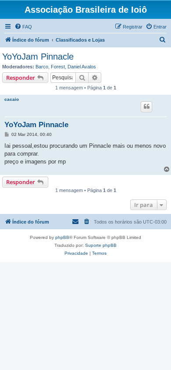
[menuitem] (23, 26)
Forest (58, 66)
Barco (42, 66)
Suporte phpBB (101, 245)
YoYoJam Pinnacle (38, 56)
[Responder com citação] (146, 106)
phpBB (62, 237)
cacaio (11, 99)
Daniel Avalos (82, 66)
